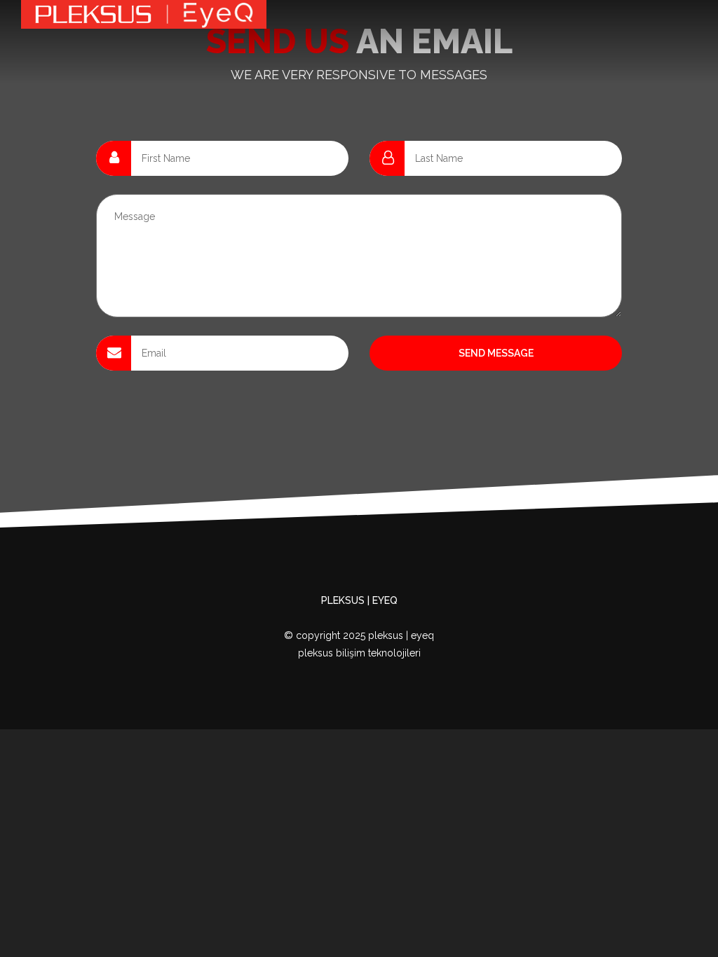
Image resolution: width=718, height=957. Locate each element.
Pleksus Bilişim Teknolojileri (359, 653)
